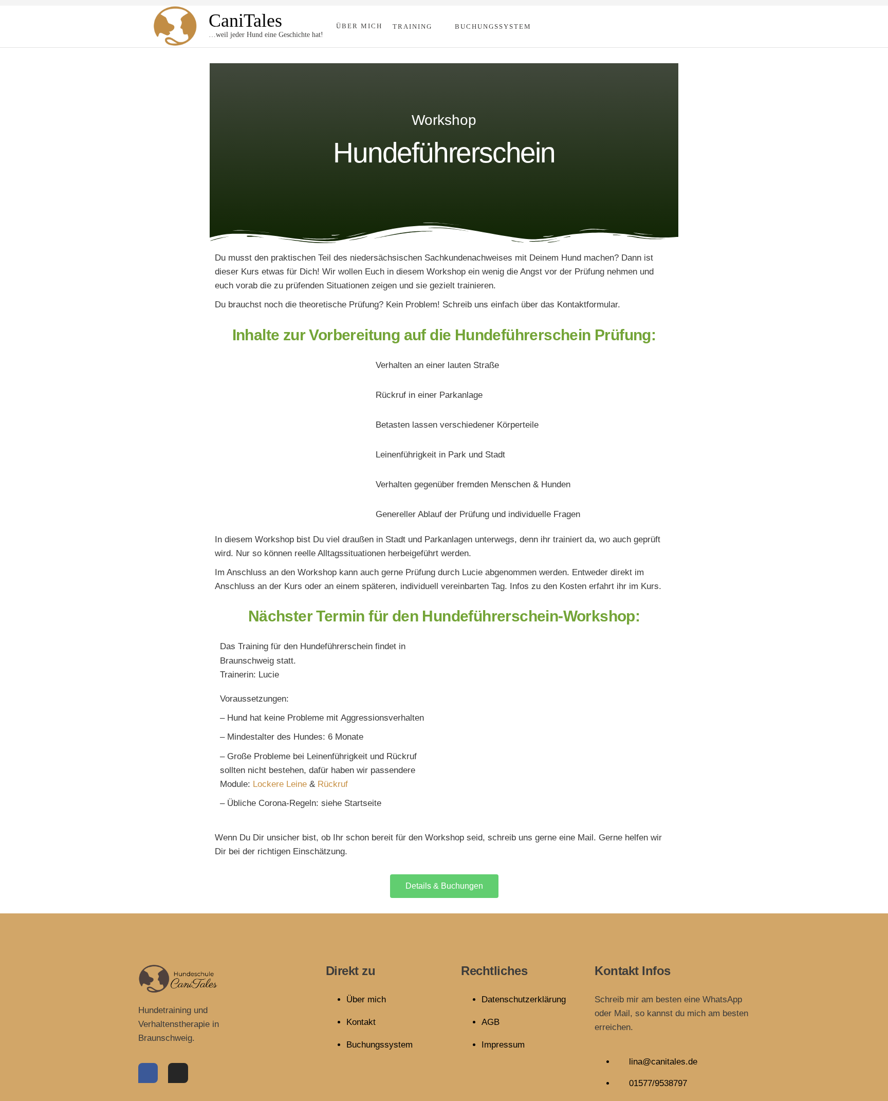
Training (412, 26)
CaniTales (245, 20)
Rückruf (333, 784)
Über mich (359, 26)
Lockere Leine (280, 784)
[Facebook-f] (148, 1072)
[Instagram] (178, 1072)
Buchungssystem (493, 26)
